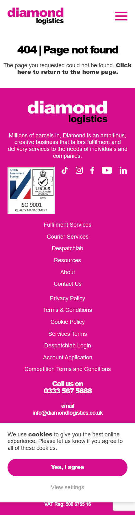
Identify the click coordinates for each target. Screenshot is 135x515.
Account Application (67, 357)
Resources (67, 260)
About (67, 272)
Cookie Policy (68, 321)
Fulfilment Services (67, 224)
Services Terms (67, 333)
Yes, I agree (67, 467)
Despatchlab (67, 248)
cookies (40, 434)
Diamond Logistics (36, 16)
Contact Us (68, 283)
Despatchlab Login (67, 345)
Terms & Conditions (67, 310)
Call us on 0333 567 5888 (68, 387)
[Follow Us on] (65, 170)
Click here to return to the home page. (74, 68)
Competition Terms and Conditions (67, 369)
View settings (67, 487)
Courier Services (68, 236)
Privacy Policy (67, 298)
